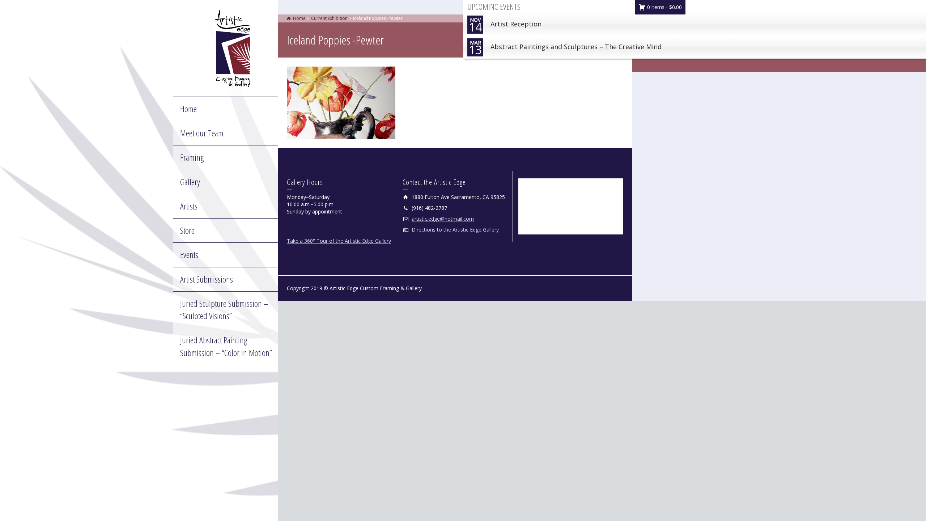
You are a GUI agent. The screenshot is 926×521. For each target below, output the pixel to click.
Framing (192, 157)
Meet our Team (202, 133)
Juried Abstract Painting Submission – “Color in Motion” (226, 346)
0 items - (664, 7)
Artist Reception (505, 25)
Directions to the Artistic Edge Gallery (455, 229)
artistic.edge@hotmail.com (443, 218)
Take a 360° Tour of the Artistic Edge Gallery (339, 240)
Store (187, 230)
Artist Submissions (206, 279)
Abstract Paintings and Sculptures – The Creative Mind (565, 48)
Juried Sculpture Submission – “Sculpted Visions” (224, 309)
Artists (188, 206)
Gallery (190, 182)
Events (189, 254)
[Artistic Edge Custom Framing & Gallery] (232, 47)
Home (188, 109)
